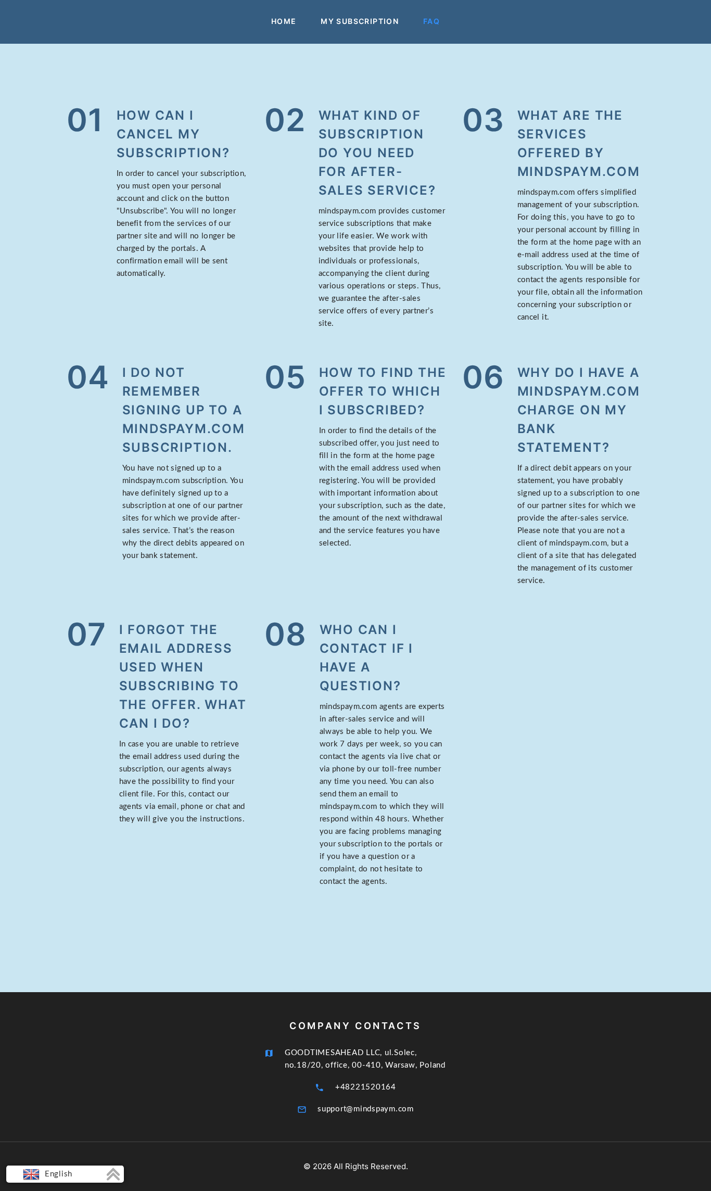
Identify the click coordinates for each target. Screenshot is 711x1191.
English (57, 1174)
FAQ (431, 21)
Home (284, 21)
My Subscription (360, 21)
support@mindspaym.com (366, 1109)
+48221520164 (365, 1087)
